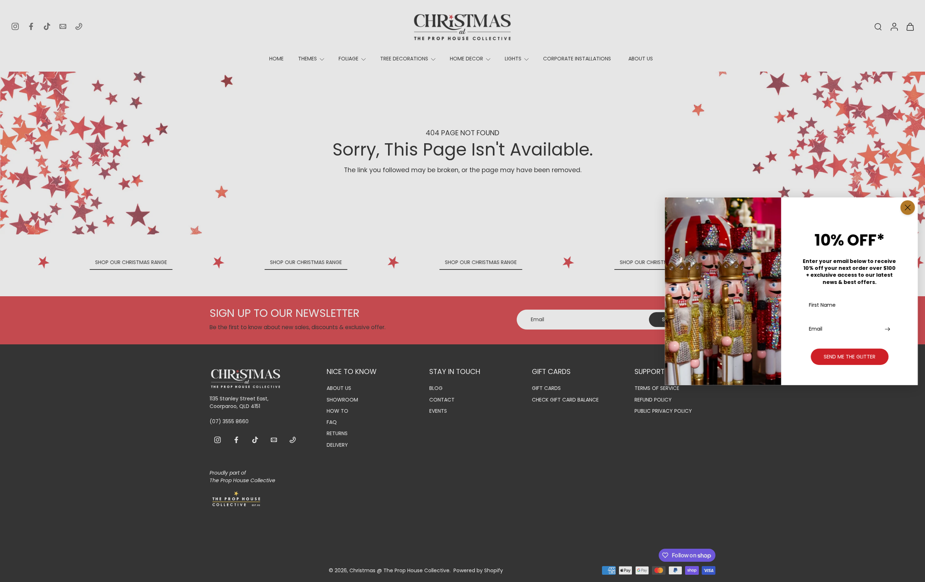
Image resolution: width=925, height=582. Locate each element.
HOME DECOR (466, 58)
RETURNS (337, 433)
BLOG (436, 388)
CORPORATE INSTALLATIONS (577, 58)
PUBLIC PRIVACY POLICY (663, 411)
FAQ (332, 422)
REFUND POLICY (653, 399)
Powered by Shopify (478, 570)
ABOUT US (640, 58)
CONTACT (442, 399)
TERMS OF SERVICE (656, 388)
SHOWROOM (342, 399)
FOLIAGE (348, 58)
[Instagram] (15, 26)
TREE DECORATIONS (404, 58)
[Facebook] (31, 26)
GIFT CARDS (546, 388)
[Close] (907, 207)
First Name (822, 305)
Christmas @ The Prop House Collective (399, 570)
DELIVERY (337, 445)
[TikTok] (47, 26)
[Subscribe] (888, 328)
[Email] (63, 26)
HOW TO (337, 411)
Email (815, 328)
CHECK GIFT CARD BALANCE (565, 399)
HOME (276, 58)
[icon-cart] (910, 26)
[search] (878, 26)
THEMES (307, 58)
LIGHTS (513, 58)
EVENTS (438, 411)
